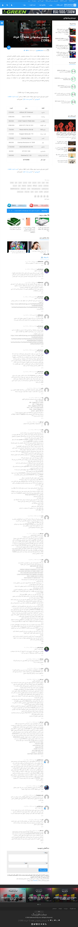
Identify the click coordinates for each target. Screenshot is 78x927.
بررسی (50, 5)
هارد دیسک (27, 192)
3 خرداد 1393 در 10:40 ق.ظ (32, 659)
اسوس (43, 182)
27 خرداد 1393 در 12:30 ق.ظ (29, 326)
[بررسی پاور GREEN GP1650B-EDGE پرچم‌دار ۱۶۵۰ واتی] (73, 39)
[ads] (39, 12)
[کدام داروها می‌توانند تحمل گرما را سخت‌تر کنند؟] (38, 247)
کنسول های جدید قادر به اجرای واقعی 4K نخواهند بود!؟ (43, 229)
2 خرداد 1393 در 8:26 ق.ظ (29, 806)
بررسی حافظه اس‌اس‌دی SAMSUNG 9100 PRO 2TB (62, 79)
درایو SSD (35, 185)
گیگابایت (40, 192)
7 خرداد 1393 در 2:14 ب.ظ (34, 398)
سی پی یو (15, 185)
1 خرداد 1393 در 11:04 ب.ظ (32, 830)
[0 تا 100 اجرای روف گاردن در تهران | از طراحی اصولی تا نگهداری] (72, 149)
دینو (29, 1)
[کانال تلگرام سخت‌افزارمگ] (41, 924)
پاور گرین (40, 185)
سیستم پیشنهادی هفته (36, 189)
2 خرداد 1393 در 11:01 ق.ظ (32, 786)
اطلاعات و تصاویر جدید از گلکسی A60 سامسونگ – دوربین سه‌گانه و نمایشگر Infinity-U (29, 230)
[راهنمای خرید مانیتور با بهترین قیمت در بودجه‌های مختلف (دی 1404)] (65, 895)
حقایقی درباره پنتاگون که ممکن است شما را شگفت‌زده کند (61, 143)
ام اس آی (34, 182)
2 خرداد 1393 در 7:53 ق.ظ (34, 819)
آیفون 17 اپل (40, 1)
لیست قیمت (32, 5)
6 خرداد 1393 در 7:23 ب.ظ (34, 430)
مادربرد (36, 192)
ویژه (24, 5)
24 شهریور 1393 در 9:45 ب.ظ (29, 297)
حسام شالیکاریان (39, 50)
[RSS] (46, 924)
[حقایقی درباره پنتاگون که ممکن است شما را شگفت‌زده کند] (72, 143)
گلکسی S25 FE (63, 1)
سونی (19, 185)
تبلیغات (60, 909)
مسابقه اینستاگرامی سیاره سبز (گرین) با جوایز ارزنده (15, 228)
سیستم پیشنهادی (69, 18)
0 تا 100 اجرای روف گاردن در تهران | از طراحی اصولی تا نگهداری (61, 149)
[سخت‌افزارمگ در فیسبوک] (37, 924)
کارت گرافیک (23, 189)
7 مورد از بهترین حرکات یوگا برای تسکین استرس (61, 155)
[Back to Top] (39, 912)
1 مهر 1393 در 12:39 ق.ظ (30, 282)
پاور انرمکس (46, 185)
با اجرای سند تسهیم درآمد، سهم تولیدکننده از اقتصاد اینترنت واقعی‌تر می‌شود (27, 211)
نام (46, 863)
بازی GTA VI (72, 1)
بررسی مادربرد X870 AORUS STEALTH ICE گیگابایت (64, 86)
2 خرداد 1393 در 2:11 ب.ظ (32, 722)
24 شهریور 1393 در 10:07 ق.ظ (29, 315)
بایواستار (11, 182)
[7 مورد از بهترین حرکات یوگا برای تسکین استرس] (72, 155)
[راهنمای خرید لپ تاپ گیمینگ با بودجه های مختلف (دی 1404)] (13, 895)
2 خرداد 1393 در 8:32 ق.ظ (29, 795)
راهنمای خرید (42, 5)
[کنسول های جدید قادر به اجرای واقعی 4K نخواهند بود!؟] (42, 222)
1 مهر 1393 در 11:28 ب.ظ (30, 261)
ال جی (39, 182)
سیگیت (28, 189)
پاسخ (42, 265)
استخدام (54, 909)
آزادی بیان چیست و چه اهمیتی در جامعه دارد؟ (62, 161)
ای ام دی (25, 182)
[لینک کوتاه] (24, 50)
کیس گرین (46, 192)
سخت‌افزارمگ (73, 909)
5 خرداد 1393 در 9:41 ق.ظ (34, 559)
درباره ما (66, 909)
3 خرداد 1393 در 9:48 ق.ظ (32, 679)
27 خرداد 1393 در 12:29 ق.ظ (29, 350)
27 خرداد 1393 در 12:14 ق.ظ (33, 388)
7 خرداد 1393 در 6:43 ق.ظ (32, 422)
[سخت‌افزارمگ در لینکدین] (32, 924)
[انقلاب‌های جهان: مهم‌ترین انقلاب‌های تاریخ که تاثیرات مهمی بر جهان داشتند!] (65, 125)
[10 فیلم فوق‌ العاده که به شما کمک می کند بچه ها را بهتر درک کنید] (17, 247)
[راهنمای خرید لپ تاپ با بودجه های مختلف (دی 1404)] (39, 895)
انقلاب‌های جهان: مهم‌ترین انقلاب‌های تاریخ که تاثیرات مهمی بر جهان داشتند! (66, 134)
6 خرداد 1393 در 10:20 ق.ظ (34, 516)
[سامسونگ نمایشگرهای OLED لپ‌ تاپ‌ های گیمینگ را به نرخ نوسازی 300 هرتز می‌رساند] (73, 47)
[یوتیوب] (39, 205)
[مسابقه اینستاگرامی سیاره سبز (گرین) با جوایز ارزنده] (14, 222)
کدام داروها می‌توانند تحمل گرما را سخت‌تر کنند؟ (39, 252)
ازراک (47, 182)
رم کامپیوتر (29, 185)
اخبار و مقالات (59, 5)
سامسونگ (24, 185)
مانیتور (32, 192)
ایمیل (25, 863)
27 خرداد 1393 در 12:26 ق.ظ (29, 372)
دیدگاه (44, 257)
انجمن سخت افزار (27, 99)
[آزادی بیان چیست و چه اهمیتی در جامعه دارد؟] (72, 161)
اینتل (16, 182)
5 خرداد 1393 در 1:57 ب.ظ (32, 533)
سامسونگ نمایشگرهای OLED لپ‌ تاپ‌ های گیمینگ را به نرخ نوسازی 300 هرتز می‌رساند (62, 47)
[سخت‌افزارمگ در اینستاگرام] (39, 924)
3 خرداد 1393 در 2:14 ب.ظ (30, 647)
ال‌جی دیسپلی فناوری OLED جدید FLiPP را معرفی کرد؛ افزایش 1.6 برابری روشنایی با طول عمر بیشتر (62, 55)
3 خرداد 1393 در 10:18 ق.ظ (33, 668)
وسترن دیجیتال (20, 192)
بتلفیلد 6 (34, 1)
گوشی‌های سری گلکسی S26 (52, 1)
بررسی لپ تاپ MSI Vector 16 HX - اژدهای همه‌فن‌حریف (62, 102)
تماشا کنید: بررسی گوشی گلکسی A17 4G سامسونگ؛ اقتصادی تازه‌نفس (62, 94)
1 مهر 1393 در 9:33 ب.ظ (30, 269)
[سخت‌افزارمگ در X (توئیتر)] (34, 924)
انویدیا (30, 182)
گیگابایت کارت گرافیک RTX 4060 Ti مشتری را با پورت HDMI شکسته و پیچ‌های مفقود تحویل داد (62, 32)
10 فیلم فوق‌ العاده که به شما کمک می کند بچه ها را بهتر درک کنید (17, 252)
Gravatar (35, 881)
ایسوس (20, 182)
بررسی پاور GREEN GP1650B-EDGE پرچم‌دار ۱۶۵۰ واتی (62, 39)
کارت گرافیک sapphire (15, 189)
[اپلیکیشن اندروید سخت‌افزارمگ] (43, 924)
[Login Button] (2, 5)
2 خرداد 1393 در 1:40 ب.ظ (29, 760)
